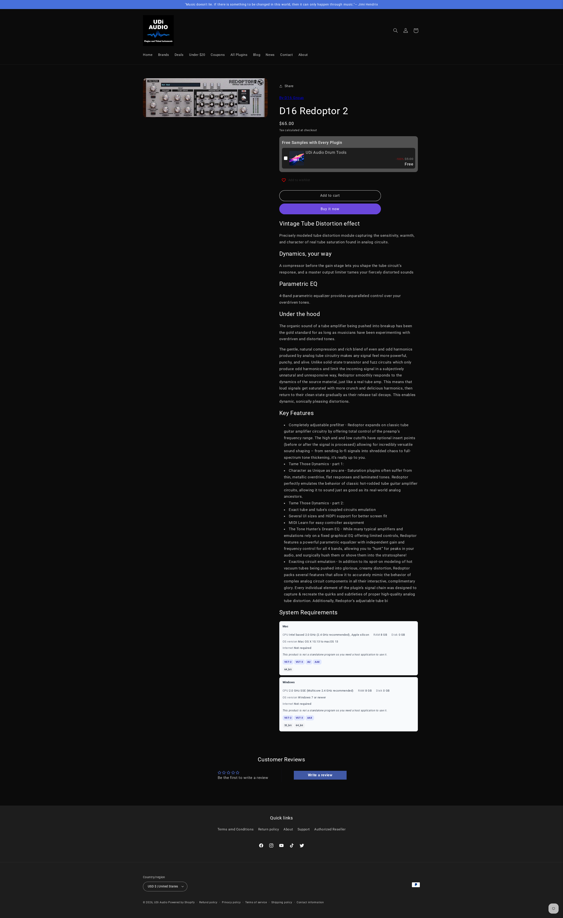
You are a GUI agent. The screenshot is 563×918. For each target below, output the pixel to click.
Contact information (310, 902)
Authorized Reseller (329, 829)
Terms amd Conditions (236, 829)
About (288, 829)
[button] (396, 31)
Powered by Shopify (181, 902)
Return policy (268, 829)
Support (304, 829)
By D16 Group (291, 97)
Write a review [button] (320, 775)
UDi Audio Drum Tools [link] (326, 152)
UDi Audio (161, 902)
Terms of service (256, 902)
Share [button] (289, 86)
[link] (296, 158)
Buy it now (330, 209)
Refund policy (208, 902)
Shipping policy (281, 902)
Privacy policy (231, 902)
